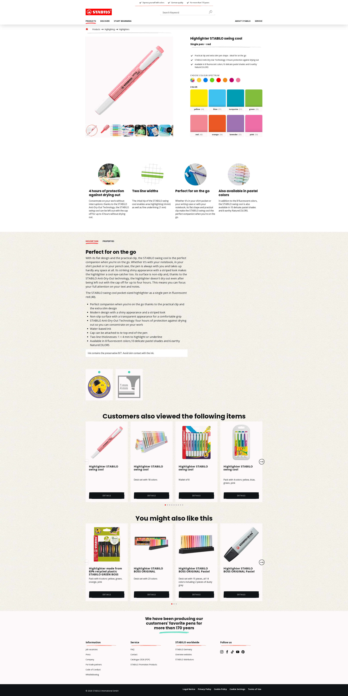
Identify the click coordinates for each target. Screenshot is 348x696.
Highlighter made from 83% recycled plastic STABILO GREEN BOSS (105, 571)
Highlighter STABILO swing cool (103, 468)
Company (90, 659)
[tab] (94, 241)
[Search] (212, 12)
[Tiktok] (232, 651)
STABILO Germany (183, 649)
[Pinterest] (243, 651)
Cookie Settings (237, 689)
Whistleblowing (92, 674)
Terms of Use (254, 689)
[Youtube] (237, 651)
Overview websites (183, 654)
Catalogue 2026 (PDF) (140, 659)
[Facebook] (227, 651)
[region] (129, 87)
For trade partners (94, 664)
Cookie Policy (220, 689)
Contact (133, 654)
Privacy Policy (204, 689)
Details (106, 495)
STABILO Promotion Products (143, 664)
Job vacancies (92, 649)
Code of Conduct (93, 669)
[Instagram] (221, 651)
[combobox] (187, 13)
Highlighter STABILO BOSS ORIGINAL (148, 570)
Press (88, 654)
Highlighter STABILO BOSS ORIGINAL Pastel (194, 570)
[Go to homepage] (99, 12)
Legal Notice (189, 689)
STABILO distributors (184, 659)
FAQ (132, 649)
